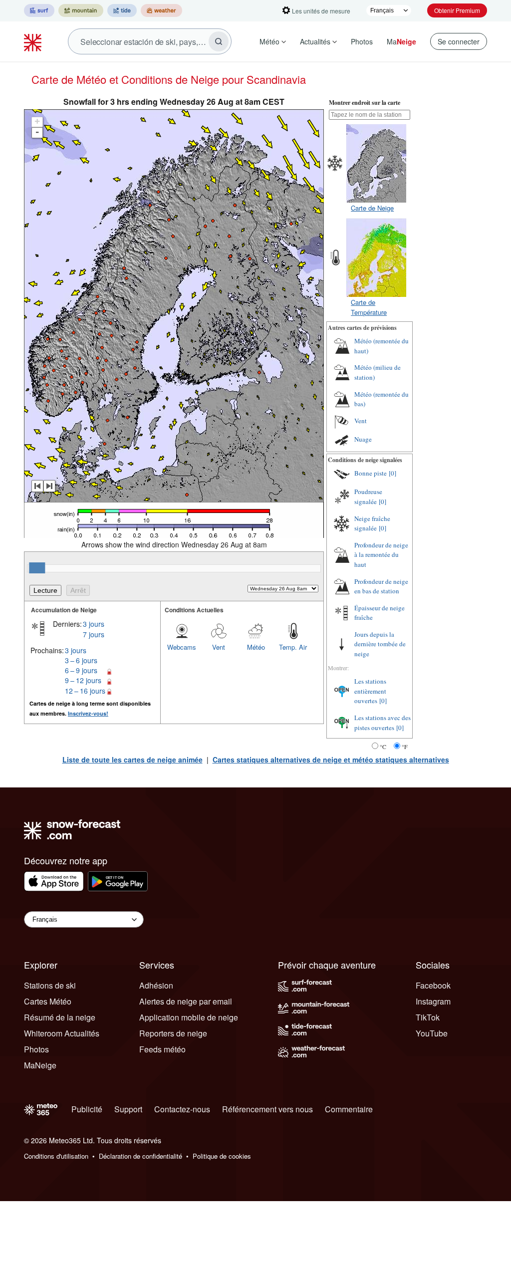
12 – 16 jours (85, 691)
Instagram (433, 1001)
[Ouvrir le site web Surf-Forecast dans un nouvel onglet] (39, 10)
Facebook (433, 985)
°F (405, 747)
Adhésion (156, 985)
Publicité (86, 1109)
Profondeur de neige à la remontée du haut (381, 554)
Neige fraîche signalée (372, 523)
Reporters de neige (173, 1033)
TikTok (428, 1017)
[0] (392, 473)
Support (128, 1109)
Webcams (181, 647)
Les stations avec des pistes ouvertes (382, 722)
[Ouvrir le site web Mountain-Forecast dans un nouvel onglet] (80, 10)
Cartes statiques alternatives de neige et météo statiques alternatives (331, 759)
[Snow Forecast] (34, 41)
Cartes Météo (47, 1001)
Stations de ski (50, 985)
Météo (269, 41)
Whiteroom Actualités (61, 1033)
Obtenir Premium (457, 10)
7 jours (93, 634)
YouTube (432, 1033)
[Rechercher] (219, 41)
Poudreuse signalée (368, 496)
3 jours (93, 624)
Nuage (363, 439)
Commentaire (349, 1109)
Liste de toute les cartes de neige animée (132, 759)
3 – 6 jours (81, 660)
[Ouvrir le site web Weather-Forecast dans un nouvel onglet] (161, 10)
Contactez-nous (182, 1109)
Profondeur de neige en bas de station (381, 586)
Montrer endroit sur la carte (364, 102)
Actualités (315, 41)
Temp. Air (293, 647)
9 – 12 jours (83, 680)
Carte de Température (369, 307)
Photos (362, 41)
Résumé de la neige (59, 1017)
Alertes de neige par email (185, 1001)
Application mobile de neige (188, 1017)
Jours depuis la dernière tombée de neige (380, 644)
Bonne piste (370, 473)
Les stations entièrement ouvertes (370, 691)
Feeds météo (162, 1049)
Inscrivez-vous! (88, 713)
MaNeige (40, 1065)
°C (383, 747)
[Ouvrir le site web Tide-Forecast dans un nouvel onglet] (122, 10)
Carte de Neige (372, 208)
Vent (218, 647)
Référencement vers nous (267, 1109)
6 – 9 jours (81, 670)
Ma (401, 41)
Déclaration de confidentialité (140, 1156)
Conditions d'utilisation (56, 1156)
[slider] (37, 567)
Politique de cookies (222, 1156)
